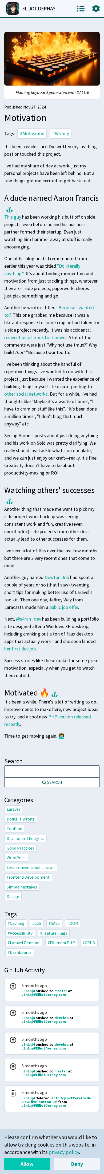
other (9, 394)
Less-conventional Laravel (31, 867)
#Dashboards (19, 952)
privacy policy (64, 1152)
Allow (27, 1163)
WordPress (16, 857)
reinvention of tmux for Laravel (35, 337)
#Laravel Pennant (24, 942)
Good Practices (20, 848)
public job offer (63, 607)
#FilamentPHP (61, 942)
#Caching (16, 923)
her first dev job (20, 649)
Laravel (13, 809)
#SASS (54, 923)
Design (13, 896)
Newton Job (57, 577)
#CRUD (89, 942)
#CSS (36, 923)
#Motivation (32, 133)
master (61, 990)
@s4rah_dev (28, 619)
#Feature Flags (53, 933)
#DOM (72, 923)
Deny (77, 1163)
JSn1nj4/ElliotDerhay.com (44, 994)
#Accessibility (20, 933)
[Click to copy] (8, 208)
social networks (32, 394)
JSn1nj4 (28, 990)
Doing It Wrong (21, 819)
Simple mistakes (22, 887)
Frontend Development (28, 877)
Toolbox (14, 828)
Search (13, 761)
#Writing (60, 133)
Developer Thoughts (25, 838)
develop (62, 1017)
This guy (12, 217)
